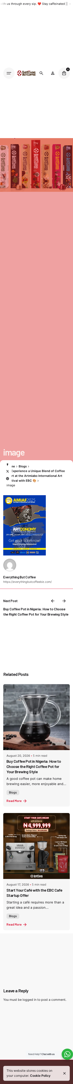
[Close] (64, 1073)
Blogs (13, 792)
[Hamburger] (9, 73)
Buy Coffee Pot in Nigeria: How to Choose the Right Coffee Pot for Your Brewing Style (33, 766)
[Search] (41, 73)
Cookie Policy (40, 1076)
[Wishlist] (52, 73)
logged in (29, 1000)
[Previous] (52, 601)
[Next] (64, 601)
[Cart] (64, 73)
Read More (14, 801)
